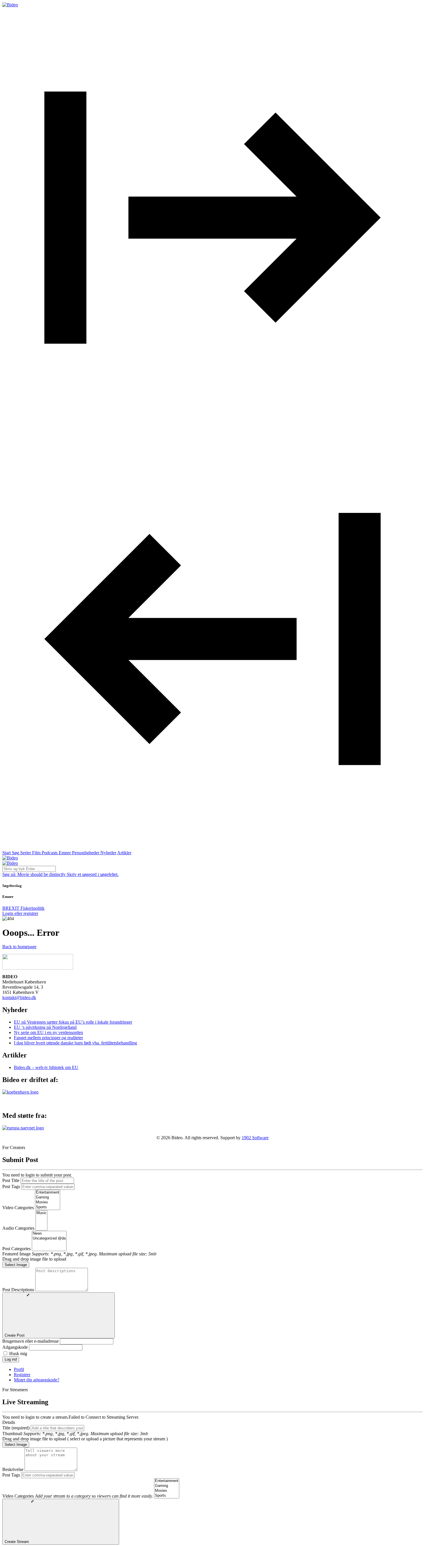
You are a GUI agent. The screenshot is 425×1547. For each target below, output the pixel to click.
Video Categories (18, 1207)
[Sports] (47, 1207)
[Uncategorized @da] (49, 1238)
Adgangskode (15, 1347)
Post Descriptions (18, 1289)
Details (8, 1422)
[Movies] (47, 1202)
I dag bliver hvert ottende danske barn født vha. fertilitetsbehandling (75, 1042)
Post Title (10, 1180)
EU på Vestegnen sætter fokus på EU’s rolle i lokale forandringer (73, 1022)
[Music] (41, 1213)
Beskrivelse (12, 1469)
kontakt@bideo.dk (19, 997)
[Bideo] (10, 4)
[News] (49, 1233)
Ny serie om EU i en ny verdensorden (48, 1032)
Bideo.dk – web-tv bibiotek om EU (46, 1067)
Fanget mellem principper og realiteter (48, 1037)
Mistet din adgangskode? (36, 1379)
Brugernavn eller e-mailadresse (30, 1341)
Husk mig (18, 1353)
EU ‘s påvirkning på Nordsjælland (45, 1027)
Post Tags (11, 1186)
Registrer (22, 1374)
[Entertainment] (47, 1192)
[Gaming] (47, 1197)
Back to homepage (19, 946)
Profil (19, 1369)
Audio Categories (18, 1228)
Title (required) (15, 1427)
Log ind (11, 1359)
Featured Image (16, 1253)
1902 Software (255, 1137)
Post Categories (16, 1248)
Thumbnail (12, 1433)
